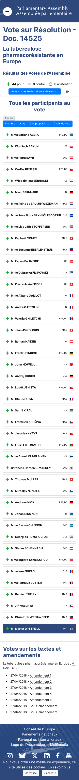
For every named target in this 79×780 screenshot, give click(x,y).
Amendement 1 (40, 675)
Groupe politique (39, 123)
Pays (22, 123)
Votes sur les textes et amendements (34, 91)
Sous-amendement (43, 706)
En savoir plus (59, 767)
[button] (67, 91)
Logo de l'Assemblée (28, 745)
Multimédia (59, 745)
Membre (10, 123)
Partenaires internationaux (39, 740)
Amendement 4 (41, 694)
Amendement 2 (41, 681)
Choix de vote (62, 123)
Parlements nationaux (39, 734)
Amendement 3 (41, 688)
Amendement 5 (41, 700)
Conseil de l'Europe (39, 729)
